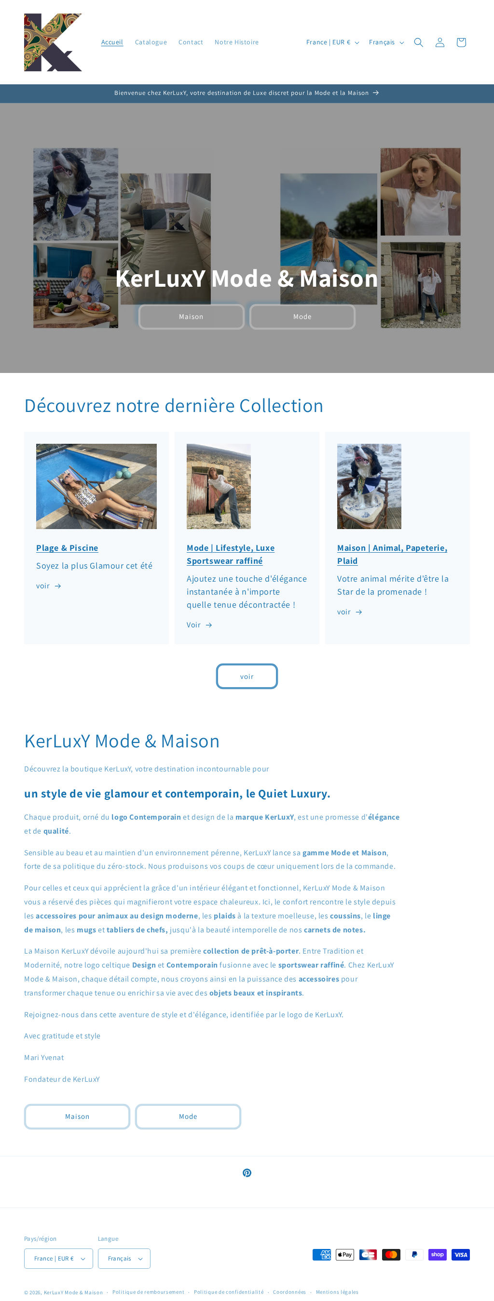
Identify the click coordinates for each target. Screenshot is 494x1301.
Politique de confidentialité (229, 1291)
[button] (418, 42)
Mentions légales (337, 1291)
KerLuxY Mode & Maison (73, 1292)
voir (42, 586)
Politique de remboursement (148, 1291)
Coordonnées (289, 1291)
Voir (193, 625)
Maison (191, 316)
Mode (302, 316)
